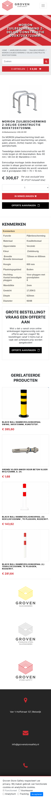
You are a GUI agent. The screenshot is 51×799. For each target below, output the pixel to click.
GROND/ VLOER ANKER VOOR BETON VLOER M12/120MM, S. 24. (25, 470)
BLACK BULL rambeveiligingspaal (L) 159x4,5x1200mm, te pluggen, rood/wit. (23, 566)
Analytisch (10, 793)
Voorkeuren (27, 790)
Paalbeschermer (37, 50)
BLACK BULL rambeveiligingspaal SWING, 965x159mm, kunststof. (21, 423)
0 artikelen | (23, 69)
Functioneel (11, 790)
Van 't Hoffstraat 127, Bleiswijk (25, 711)
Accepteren (37, 794)
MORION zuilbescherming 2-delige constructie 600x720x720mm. (23, 54)
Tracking (24, 793)
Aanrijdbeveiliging (18, 50)
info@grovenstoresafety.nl (25, 744)
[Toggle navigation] (43, 5)
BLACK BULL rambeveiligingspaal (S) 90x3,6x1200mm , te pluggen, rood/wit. (25, 518)
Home (4, 50)
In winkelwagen (24, 196)
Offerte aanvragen (24, 205)
